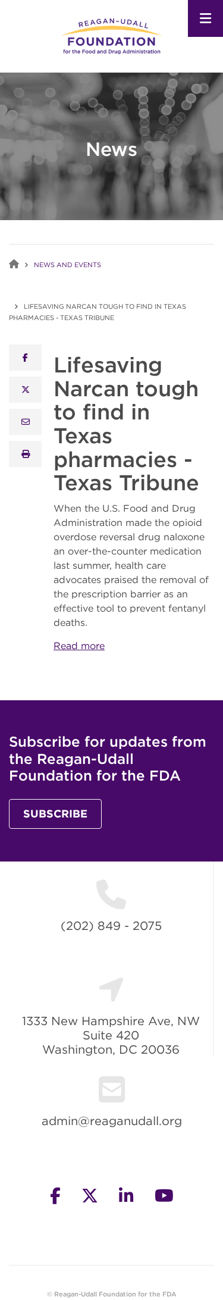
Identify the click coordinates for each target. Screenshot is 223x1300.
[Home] (111, 35)
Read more (79, 645)
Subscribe (55, 813)
